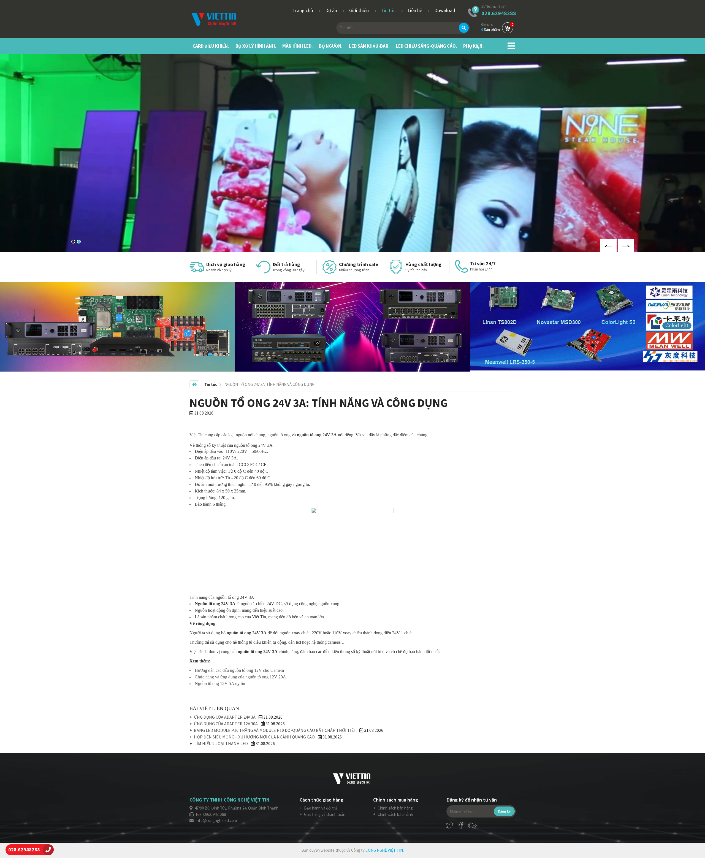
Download (444, 10)
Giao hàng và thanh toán (324, 814)
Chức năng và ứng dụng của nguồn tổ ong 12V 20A (240, 677)
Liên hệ (415, 10)
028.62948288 (498, 13)
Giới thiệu (359, 10)
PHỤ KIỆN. (473, 46)
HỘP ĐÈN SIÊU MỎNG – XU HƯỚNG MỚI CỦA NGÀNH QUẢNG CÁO (254, 737)
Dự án (331, 10)
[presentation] (608, 245)
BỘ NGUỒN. (331, 46)
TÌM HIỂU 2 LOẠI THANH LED (221, 743)
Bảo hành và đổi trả (320, 808)
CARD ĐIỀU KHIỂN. (210, 46)
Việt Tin (196, 434)
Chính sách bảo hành (395, 814)
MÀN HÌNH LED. (297, 46)
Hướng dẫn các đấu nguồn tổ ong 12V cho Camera (239, 670)
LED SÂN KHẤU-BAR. (369, 46)
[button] (73, 241)
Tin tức (389, 10)
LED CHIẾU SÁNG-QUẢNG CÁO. (426, 46)
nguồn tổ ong (279, 434)
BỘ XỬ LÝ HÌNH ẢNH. (255, 46)
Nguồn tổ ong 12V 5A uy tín (220, 683)
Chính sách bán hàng (395, 808)
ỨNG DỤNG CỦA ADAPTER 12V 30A (226, 723)
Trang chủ (303, 10)
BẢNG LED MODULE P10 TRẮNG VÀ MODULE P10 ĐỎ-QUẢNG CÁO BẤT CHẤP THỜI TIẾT (275, 730)
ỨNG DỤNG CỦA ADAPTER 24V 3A (225, 717)
